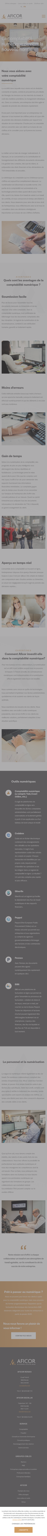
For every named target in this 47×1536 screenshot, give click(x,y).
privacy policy (17, 1520)
